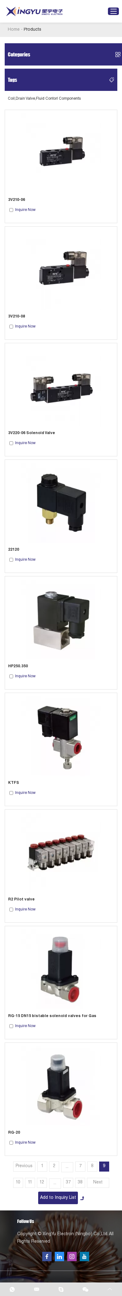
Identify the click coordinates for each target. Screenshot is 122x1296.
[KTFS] (61, 736)
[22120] (61, 503)
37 (68, 1182)
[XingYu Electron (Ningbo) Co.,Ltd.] (34, 11)
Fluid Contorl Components (58, 99)
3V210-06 (16, 200)
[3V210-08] (61, 270)
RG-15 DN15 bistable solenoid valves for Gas (52, 1016)
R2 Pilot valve (21, 899)
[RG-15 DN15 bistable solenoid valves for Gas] (61, 969)
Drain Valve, (26, 99)
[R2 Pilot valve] (61, 853)
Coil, (12, 99)
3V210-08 (16, 316)
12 (41, 1182)
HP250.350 (18, 666)
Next (98, 1182)
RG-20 (14, 1133)
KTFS (13, 783)
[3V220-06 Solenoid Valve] (61, 386)
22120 (13, 550)
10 (18, 1182)
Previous (24, 1166)
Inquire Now (25, 210)
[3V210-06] (61, 153)
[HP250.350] (61, 620)
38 (80, 1182)
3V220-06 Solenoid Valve (31, 433)
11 (30, 1182)
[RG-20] (61, 1086)
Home (14, 30)
